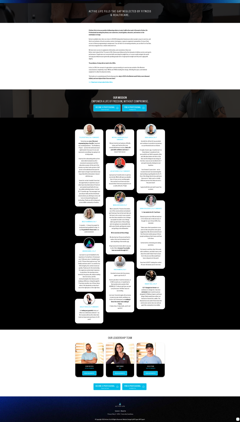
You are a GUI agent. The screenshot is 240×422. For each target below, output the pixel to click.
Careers (117, 411)
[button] (237, 419)
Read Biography (89, 373)
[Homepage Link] (120, 405)
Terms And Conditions (127, 414)
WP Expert (142, 419)
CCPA (118, 414)
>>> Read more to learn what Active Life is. (101, 82)
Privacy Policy (111, 414)
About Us (123, 411)
